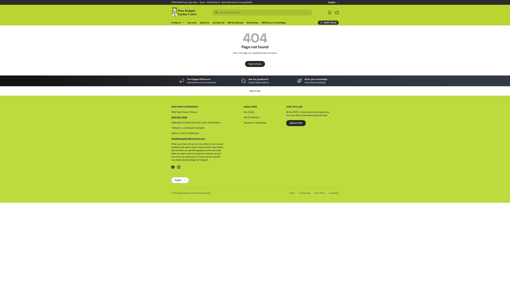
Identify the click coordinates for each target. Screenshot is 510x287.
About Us (204, 22)
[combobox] (262, 12)
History (292, 193)
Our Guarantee (305, 193)
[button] (337, 12)
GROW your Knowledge (274, 22)
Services (192, 22)
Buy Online (249, 112)
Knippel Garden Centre (186, 193)
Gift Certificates (251, 117)
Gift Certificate (235, 22)
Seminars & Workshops (255, 122)
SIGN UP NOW (296, 123)
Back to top (255, 91)
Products (176, 22)
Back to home (255, 64)
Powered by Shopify (203, 193)
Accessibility (334, 193)
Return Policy (320, 193)
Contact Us (218, 22)
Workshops (252, 22)
